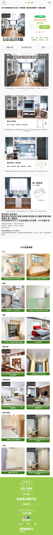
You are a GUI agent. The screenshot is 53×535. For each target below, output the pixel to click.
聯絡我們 (26, 504)
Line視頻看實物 (40, 16)
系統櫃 (34, 232)
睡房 (6, 11)
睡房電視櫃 (34, 39)
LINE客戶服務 (29, 2)
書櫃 (41, 37)
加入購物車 (44, 27)
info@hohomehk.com (26, 510)
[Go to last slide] (3, 25)
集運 (27, 531)
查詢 (19, 230)
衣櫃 (47, 39)
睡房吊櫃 (46, 37)
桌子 (9, 11)
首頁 (2, 11)
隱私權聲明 (27, 520)
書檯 (37, 37)
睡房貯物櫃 (41, 39)
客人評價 (26, 494)
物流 (32, 531)
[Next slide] (23, 25)
